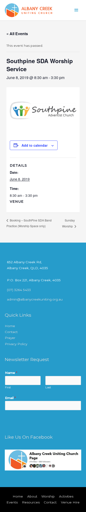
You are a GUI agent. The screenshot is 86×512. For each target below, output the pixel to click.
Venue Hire (70, 502)
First (8, 387)
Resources (31, 502)
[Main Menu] (76, 10)
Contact (11, 332)
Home (10, 326)
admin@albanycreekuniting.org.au (35, 299)
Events (12, 502)
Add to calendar (35, 145)
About (32, 496)
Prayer (10, 338)
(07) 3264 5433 (19, 290)
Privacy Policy (16, 344)
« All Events (17, 33)
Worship (48, 496)
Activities (66, 496)
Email (10, 398)
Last (48, 387)
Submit (18, 419)
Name (11, 373)
